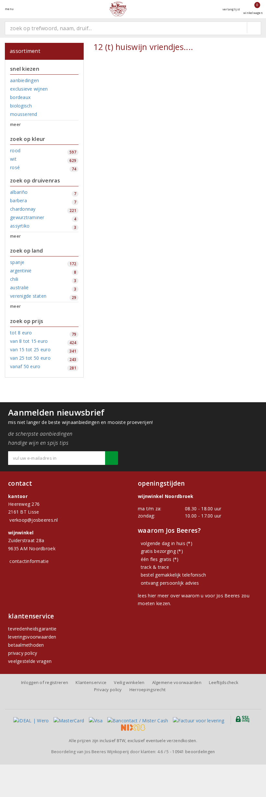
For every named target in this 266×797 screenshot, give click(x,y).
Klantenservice (91, 682)
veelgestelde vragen (30, 661)
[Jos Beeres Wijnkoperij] (118, 9)
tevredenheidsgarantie (32, 629)
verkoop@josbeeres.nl (33, 520)
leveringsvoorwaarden (32, 637)
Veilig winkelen (129, 682)
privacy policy (22, 653)
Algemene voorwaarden (176, 682)
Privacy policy (108, 689)
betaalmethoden (26, 645)
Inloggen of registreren (44, 682)
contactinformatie (29, 561)
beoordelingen (193, 751)
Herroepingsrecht (147, 689)
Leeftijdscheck (223, 682)
